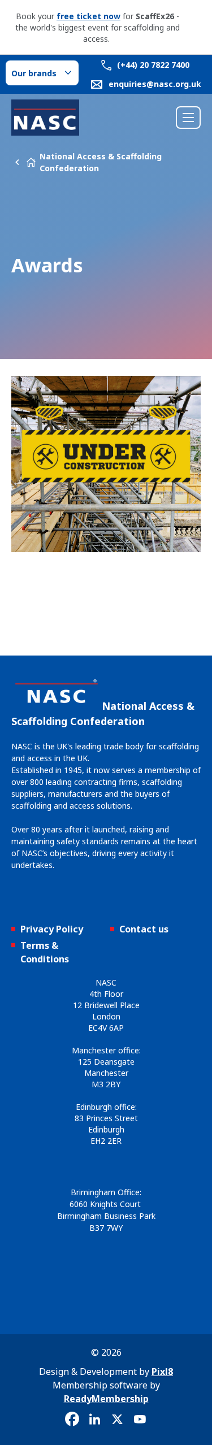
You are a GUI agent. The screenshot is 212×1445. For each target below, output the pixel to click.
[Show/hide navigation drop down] (188, 117)
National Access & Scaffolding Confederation (101, 162)
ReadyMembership (106, 1398)
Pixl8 (162, 1371)
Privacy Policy (51, 929)
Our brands (34, 73)
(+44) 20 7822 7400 (152, 64)
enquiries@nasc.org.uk (155, 84)
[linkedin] (94, 1419)
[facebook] (72, 1419)
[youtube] (140, 1419)
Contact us (143, 929)
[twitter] (117, 1419)
